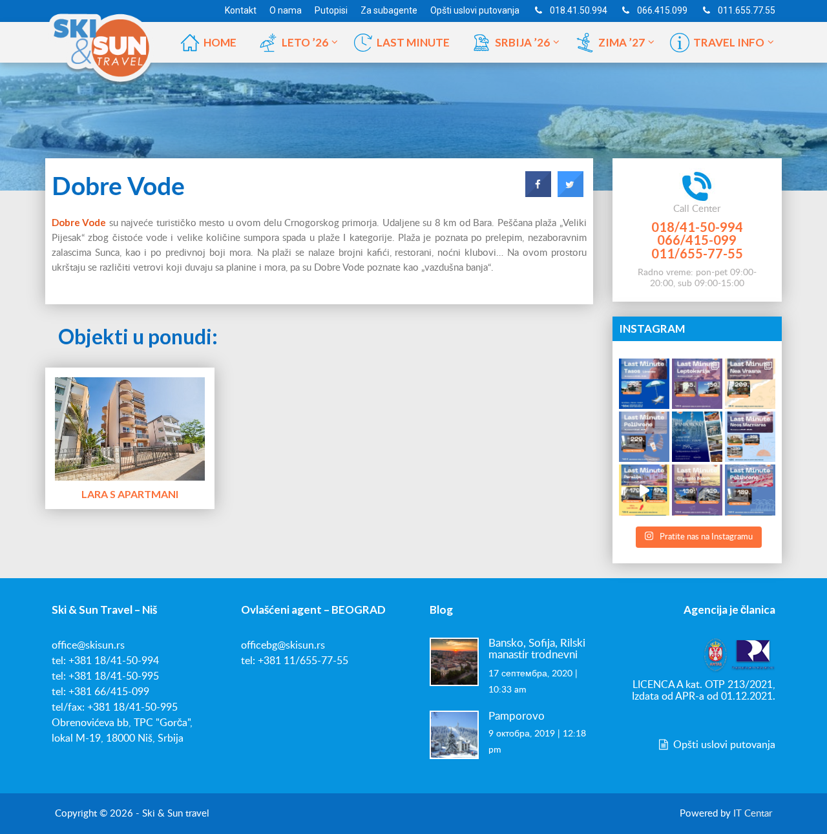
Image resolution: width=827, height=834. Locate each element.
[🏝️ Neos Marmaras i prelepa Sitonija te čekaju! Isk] (750, 437)
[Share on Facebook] (538, 193)
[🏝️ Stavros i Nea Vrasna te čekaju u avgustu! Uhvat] (750, 384)
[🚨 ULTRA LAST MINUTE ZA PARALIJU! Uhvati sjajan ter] (644, 489)
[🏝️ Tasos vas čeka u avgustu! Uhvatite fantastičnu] (644, 384)
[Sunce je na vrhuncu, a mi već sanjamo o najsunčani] (697, 437)
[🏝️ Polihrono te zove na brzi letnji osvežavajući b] (750, 489)
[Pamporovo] (454, 734)
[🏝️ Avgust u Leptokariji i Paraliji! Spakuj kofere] (697, 384)
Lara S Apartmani (129, 494)
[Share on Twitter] (570, 193)
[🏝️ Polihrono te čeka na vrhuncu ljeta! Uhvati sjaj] (644, 437)
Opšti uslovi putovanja (723, 745)
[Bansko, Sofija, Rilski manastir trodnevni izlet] (454, 661)
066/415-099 (697, 239)
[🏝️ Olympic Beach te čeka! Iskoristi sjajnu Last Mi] (697, 489)
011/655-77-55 (697, 253)
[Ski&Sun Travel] (102, 41)
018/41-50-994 (697, 227)
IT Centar (752, 813)
